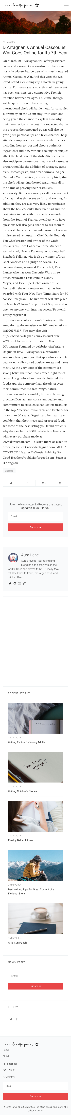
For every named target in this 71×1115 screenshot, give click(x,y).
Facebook (12, 1063)
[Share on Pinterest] (60, 483)
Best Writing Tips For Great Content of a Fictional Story (31, 891)
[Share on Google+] (44, 483)
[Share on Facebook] (27, 483)
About (6, 1055)
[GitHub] (15, 583)
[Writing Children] (35, 767)
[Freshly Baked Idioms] (35, 816)
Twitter (11, 1069)
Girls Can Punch (17, 942)
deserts (9, 471)
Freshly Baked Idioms (20, 840)
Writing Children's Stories (22, 791)
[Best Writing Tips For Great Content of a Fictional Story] (35, 865)
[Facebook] (17, 1019)
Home (6, 1050)
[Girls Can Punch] (35, 918)
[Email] (20, 583)
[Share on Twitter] (11, 483)
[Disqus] (35, 643)
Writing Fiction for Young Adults (26, 742)
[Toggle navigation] (66, 6)
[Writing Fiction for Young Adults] (35, 718)
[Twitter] (10, 583)
